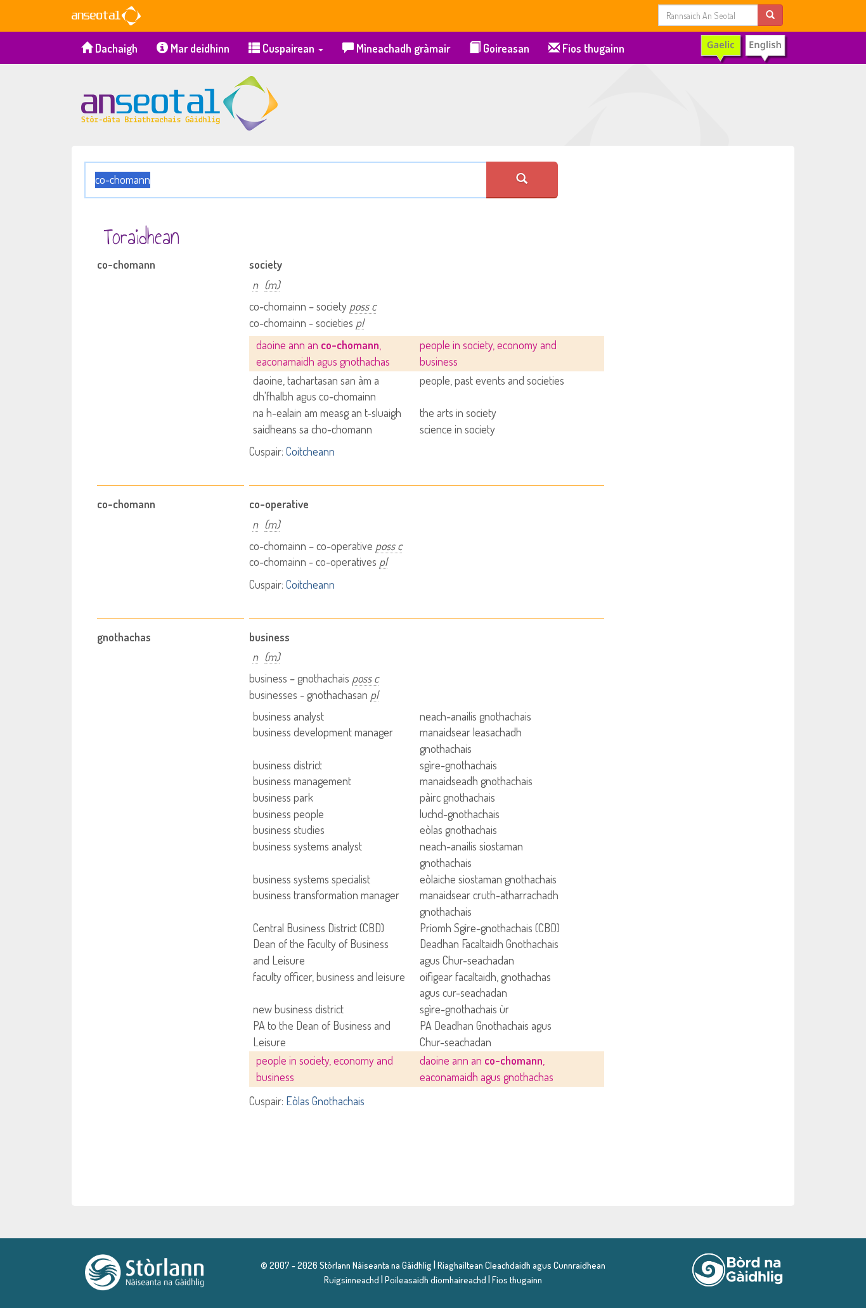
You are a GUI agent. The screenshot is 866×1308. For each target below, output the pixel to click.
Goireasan (505, 48)
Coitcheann (310, 451)
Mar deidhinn (198, 48)
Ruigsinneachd (351, 1279)
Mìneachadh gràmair (402, 48)
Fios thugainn (592, 48)
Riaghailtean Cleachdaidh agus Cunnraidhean (520, 1265)
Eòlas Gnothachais (325, 1101)
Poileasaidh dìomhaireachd (435, 1279)
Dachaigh (115, 48)
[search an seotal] (522, 180)
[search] (770, 14)
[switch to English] (743, 48)
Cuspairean (288, 48)
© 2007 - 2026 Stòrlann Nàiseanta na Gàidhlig (346, 1265)
